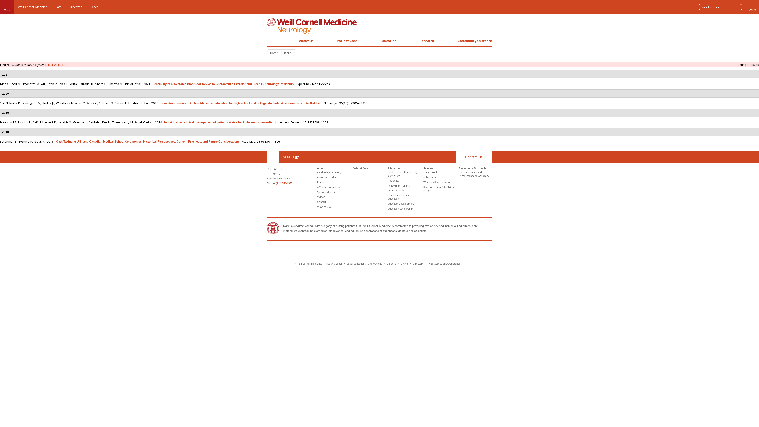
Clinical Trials (430, 172)
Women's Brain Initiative (436, 182)
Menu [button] (7, 10)
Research (427, 41)
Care (58, 7)
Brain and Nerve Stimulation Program (439, 189)
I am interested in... (711, 7)
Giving (404, 263)
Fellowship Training (399, 185)
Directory (418, 263)
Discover (76, 7)
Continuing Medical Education (398, 197)
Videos (321, 197)
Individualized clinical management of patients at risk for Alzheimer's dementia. (218, 122)
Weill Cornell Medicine (32, 7)
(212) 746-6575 (284, 183)
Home (271, 40)
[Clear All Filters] (56, 65)
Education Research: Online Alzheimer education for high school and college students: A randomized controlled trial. (241, 103)
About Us (306, 41)
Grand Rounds (396, 190)
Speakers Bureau (326, 192)
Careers (391, 263)
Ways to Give (324, 207)
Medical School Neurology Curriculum (402, 174)
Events (320, 182)
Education (388, 41)
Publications (430, 177)
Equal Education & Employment (364, 263)
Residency (393, 180)
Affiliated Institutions (328, 187)
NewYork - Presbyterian (412, 249)
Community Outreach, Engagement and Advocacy (474, 174)
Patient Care (347, 41)
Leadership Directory (329, 172)
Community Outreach (475, 41)
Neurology (291, 157)
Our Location (273, 157)
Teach (94, 7)
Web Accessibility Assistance (444, 263)
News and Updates (328, 177)
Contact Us (474, 157)
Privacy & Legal (333, 263)
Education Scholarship (400, 208)
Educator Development (401, 203)
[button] (752, 7)
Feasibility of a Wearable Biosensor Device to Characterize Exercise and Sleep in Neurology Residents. (223, 84)
